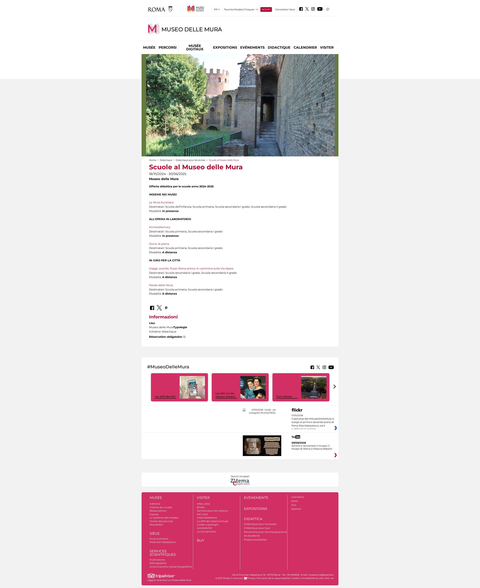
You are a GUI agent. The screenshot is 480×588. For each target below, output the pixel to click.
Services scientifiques (163, 553)
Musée (149, 47)
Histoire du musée (161, 507)
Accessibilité (204, 527)
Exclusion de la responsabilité (273, 578)
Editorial (155, 503)
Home (152, 160)
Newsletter (156, 524)
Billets (201, 507)
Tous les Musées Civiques (239, 9)
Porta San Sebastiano (163, 542)
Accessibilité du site (312, 578)
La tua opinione (206, 531)
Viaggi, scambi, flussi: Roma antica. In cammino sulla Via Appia (191, 268)
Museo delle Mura (191, 29)
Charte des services (161, 521)
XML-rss (329, 578)
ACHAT (266, 9)
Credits (295, 578)
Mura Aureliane (159, 538)
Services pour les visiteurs (212, 510)
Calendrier (305, 47)
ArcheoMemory (159, 227)
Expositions (225, 47)
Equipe (154, 514)
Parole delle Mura (161, 285)
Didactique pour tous (257, 527)
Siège (155, 533)
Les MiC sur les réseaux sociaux (225, 395)
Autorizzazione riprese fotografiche (171, 566)
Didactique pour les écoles (190, 160)
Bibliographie (158, 563)
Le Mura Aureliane (161, 202)
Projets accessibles (255, 539)
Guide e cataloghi (208, 524)
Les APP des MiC (165, 396)
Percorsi (168, 47)
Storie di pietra (159, 244)
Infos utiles (203, 503)
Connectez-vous (285, 9)
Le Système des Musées (164, 517)
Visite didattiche (207, 517)
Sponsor (296, 508)
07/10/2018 (313, 422)
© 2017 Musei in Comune (228, 578)
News (294, 500)
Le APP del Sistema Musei (212, 521)
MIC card (202, 514)
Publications (157, 559)
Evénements (252, 47)
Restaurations (158, 510)
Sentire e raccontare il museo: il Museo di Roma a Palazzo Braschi (312, 447)
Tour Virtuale (284, 396)
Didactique (279, 47)
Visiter (327, 47)
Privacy (251, 578)
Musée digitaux (194, 47)
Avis (293, 504)
